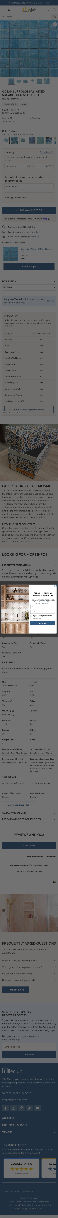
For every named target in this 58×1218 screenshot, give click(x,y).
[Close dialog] (55, 586)
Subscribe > (43, 623)
